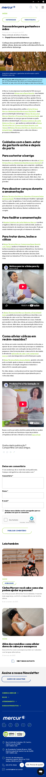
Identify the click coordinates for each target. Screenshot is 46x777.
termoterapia (30, 20)
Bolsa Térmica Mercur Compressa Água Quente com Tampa (22, 125)
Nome (5, 491)
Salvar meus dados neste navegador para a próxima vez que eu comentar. (22, 511)
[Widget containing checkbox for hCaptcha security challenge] (19, 520)
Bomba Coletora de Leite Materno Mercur (20, 222)
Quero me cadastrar (16, 679)
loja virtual (36, 435)
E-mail (5, 501)
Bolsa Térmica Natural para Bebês (17, 360)
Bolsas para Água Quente (24, 93)
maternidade (11, 20)
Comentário (7, 476)
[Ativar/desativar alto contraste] (43, 1)
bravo (43, 774)
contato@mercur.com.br (14, 769)
